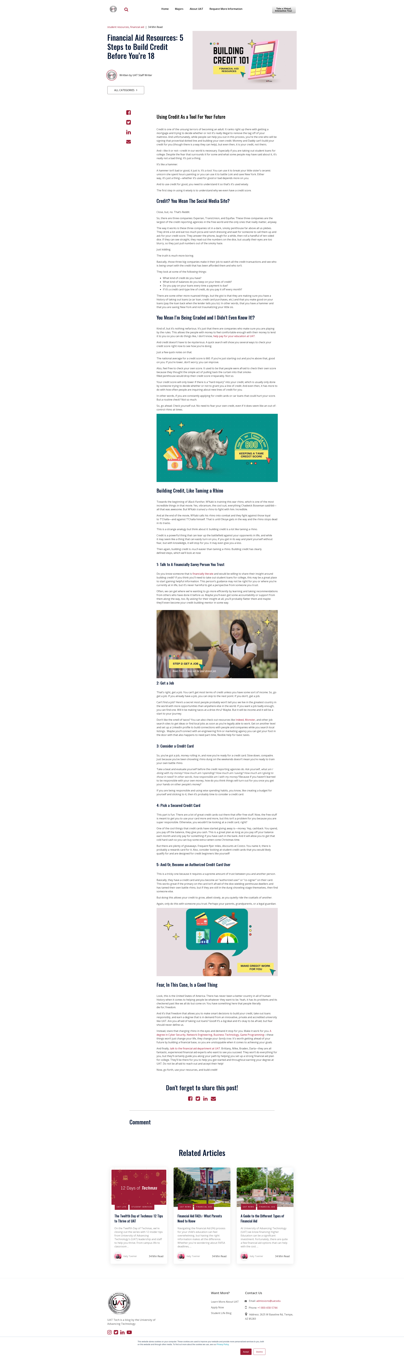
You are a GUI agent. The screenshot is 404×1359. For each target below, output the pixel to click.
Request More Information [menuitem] (226, 9)
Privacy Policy (223, 1344)
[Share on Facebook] (128, 112)
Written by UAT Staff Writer (135, 75)
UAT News (185, 1207)
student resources (118, 27)
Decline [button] (259, 1351)
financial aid (137, 27)
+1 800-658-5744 (267, 1307)
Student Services (141, 1207)
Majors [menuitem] (179, 9)
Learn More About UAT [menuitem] (225, 1301)
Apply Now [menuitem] (217, 1307)
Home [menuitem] (165, 9)
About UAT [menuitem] (196, 9)
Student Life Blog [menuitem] (221, 1313)
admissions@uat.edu (268, 1301)
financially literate (203, 573)
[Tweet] (128, 122)
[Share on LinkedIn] (128, 132)
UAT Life (121, 1207)
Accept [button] (246, 1351)
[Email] (128, 141)
